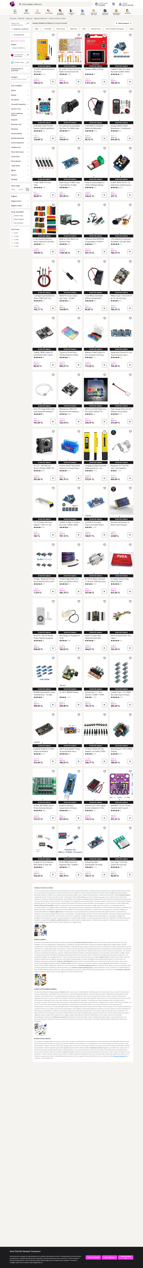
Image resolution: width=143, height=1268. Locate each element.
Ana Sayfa (13, 18)
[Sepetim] (113, 4)
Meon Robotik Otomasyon (115, 29)
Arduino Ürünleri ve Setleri (57, 18)
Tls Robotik (47, 29)
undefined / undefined (20, 29)
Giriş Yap (130, 5)
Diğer (36, 29)
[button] (43, 63)
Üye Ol (124, 5)
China (84, 29)
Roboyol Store (96, 29)
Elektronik (21, 18)
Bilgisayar (29, 18)
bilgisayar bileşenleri (119, 1056)
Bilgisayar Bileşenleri (40, 18)
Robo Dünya (60, 29)
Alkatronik (73, 29)
